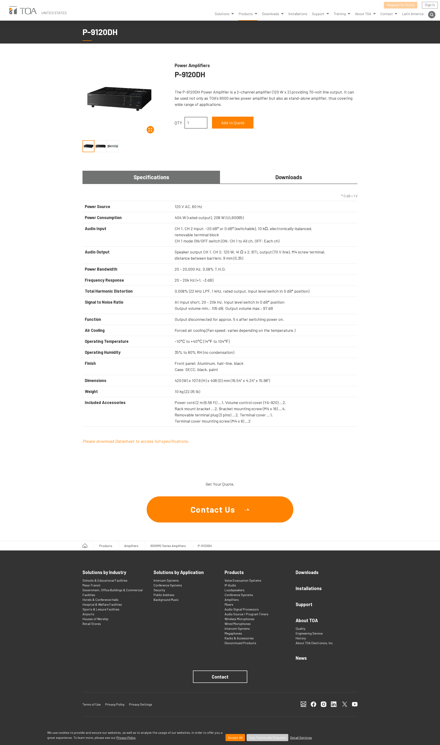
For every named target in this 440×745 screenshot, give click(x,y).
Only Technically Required (267, 738)
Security (159, 590)
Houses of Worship (95, 619)
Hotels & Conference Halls (100, 600)
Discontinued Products (240, 643)
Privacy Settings (140, 704)
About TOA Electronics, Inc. (314, 643)
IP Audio (230, 585)
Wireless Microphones (239, 619)
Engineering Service (309, 633)
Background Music (166, 600)
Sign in (430, 5)
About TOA (363, 13)
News (301, 658)
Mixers (229, 604)
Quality (300, 628)
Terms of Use (91, 704)
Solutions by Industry (104, 572)
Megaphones (233, 633)
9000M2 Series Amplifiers (168, 546)
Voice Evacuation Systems (243, 580)
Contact (220, 676)
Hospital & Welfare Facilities (102, 604)
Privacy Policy (125, 738)
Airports (88, 614)
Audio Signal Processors (242, 609)
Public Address (164, 595)
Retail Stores (91, 624)
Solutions (222, 13)
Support (304, 604)
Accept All (235, 738)
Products (246, 13)
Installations (297, 13)
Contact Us (212, 509)
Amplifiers (131, 546)
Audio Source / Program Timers (246, 614)
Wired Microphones (238, 624)
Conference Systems (168, 585)
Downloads (270, 13)
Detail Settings (301, 738)
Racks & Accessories (239, 638)
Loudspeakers (235, 590)
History (301, 638)
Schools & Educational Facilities (104, 580)
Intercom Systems (166, 580)
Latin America (413, 13)
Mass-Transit (91, 585)
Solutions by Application (179, 572)
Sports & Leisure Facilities (100, 609)
